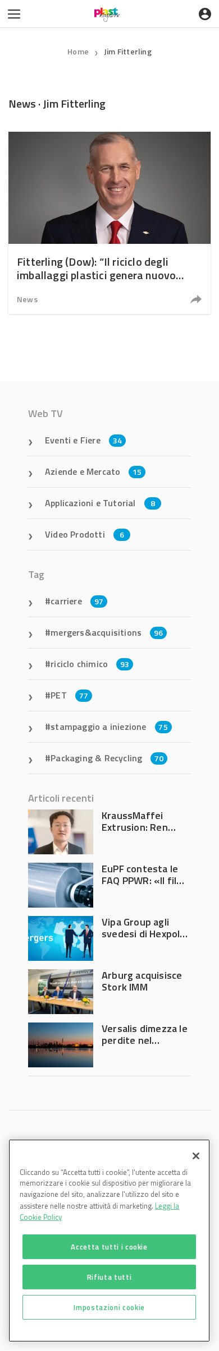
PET (69, 695)
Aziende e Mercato (93, 471)
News (27, 299)
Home (78, 51)
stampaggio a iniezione (109, 726)
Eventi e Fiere (83, 440)
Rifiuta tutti (109, 1277)
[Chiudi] (196, 1156)
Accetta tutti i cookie (109, 1246)
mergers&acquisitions (107, 632)
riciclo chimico (90, 663)
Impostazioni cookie (109, 1307)
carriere (77, 601)
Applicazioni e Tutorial (100, 503)
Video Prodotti (84, 534)
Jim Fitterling (128, 51)
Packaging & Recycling (107, 758)
